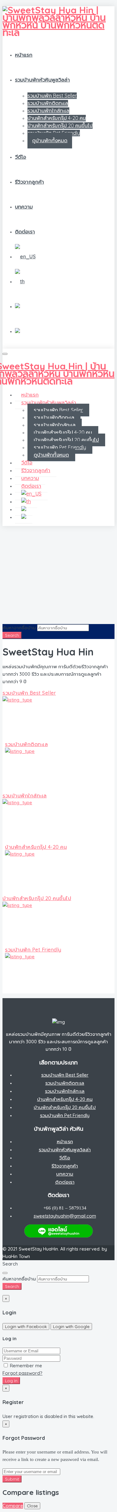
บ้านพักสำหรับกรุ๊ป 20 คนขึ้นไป (60, 125)
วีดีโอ (20, 157)
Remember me (25, 1366)
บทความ (24, 207)
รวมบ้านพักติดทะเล (47, 103)
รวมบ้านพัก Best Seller (52, 95)
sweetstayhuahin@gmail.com (65, 1216)
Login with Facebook (26, 1326)
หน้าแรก (23, 55)
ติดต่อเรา (25, 231)
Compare (12, 1506)
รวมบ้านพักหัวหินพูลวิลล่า (42, 80)
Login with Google (71, 1326)
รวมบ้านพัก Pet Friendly (60, 447)
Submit (12, 1479)
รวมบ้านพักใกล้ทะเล (48, 110)
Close (32, 1505)
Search (12, 635)
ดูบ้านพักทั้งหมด (49, 140)
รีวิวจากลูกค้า (29, 182)
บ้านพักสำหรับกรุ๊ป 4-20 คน (56, 118)
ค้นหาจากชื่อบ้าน (19, 628)
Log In (11, 1380)
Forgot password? (22, 1373)
